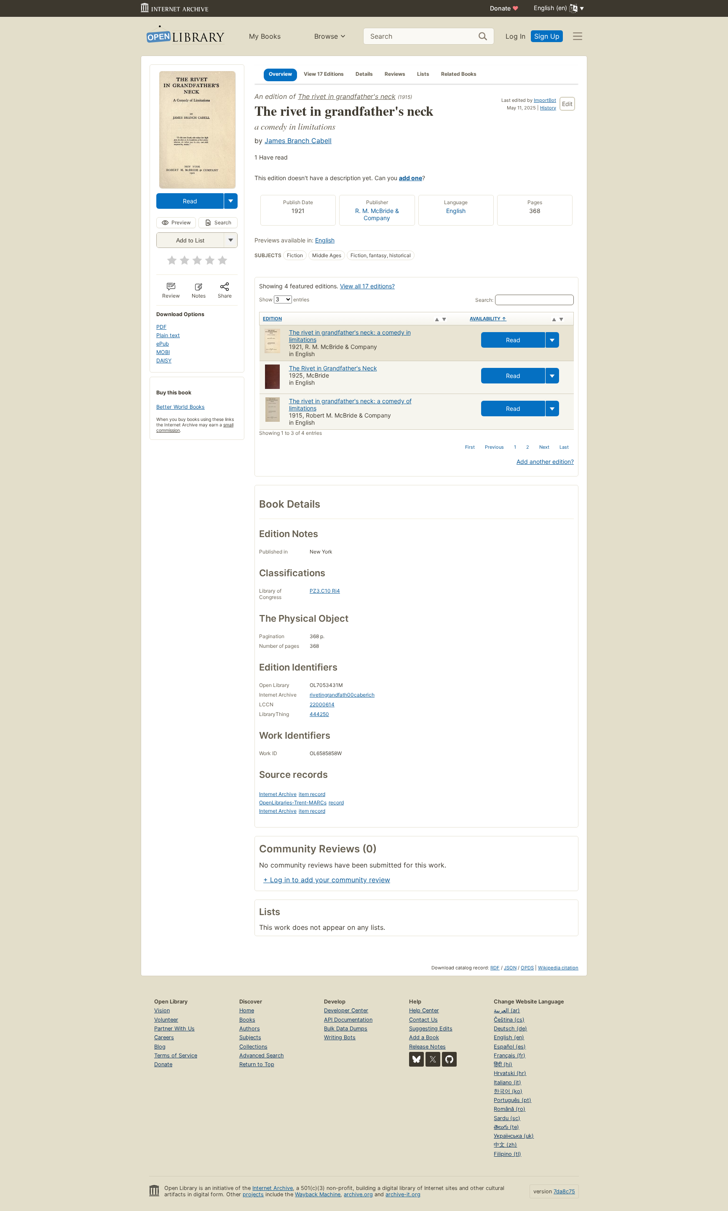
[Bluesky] (416, 1059)
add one (410, 177)
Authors (249, 1028)
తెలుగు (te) (506, 1127)
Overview (280, 74)
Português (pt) (512, 1100)
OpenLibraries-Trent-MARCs (293, 802)
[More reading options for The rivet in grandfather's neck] (230, 240)
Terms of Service (175, 1055)
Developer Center (346, 1010)
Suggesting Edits (430, 1028)
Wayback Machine (317, 1194)
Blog (160, 1046)
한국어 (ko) (508, 1091)
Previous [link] (494, 447)
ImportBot (545, 100)
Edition (272, 319)
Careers (164, 1037)
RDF (495, 968)
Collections (253, 1046)
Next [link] (544, 447)
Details (364, 74)
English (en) (509, 1037)
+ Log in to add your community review (326, 880)
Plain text (168, 335)
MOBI (163, 352)
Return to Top (256, 1064)
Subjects (250, 1037)
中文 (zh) (505, 1145)
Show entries (284, 299)
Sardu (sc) (507, 1118)
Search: (484, 300)
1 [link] (515, 447)
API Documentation (348, 1020)
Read (190, 201)
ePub (162, 344)
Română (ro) (509, 1109)
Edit (567, 103)
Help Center (424, 1010)
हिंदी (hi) (503, 1064)
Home (246, 1010)
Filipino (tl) (507, 1154)
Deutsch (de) (510, 1028)
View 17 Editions (324, 74)
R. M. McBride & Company (377, 214)
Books (247, 1020)
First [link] (470, 447)
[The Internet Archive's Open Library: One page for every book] (184, 36)
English (456, 210)
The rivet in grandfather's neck (347, 96)
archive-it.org (402, 1194)
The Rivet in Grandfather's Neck (333, 368)
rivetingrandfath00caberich (342, 695)
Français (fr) (509, 1055)
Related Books (458, 74)
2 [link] (527, 447)
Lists (423, 74)
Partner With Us (174, 1028)
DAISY (163, 360)
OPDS (527, 968)
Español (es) (510, 1046)
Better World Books (180, 407)
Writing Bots (340, 1037)
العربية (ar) (507, 1010)
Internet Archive (278, 794)
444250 (319, 714)
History (548, 108)
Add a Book (424, 1037)
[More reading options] (231, 201)
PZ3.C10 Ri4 (325, 591)
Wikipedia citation (558, 968)
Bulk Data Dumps (345, 1028)
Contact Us (423, 1020)
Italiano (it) (507, 1082)
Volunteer (166, 1020)
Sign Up (546, 36)
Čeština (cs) (509, 1020)
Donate (504, 8)
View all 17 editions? (367, 286)
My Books (265, 36)
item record (312, 794)
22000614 (322, 704)
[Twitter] (433, 1059)
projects (253, 1194)
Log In (515, 36)
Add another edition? (545, 461)
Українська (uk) (514, 1136)
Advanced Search (261, 1055)
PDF (161, 327)
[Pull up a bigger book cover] (197, 185)
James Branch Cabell (298, 140)
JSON (510, 968)
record (336, 802)
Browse (326, 36)
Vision (162, 1010)
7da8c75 (564, 1191)
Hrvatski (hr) (510, 1073)
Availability (488, 319)
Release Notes (427, 1046)
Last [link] (564, 447)
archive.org (358, 1194)
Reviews (395, 74)
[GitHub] (449, 1059)
